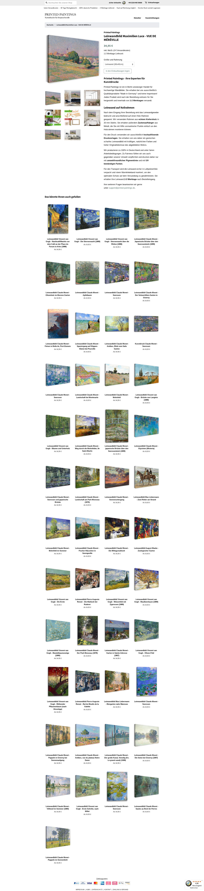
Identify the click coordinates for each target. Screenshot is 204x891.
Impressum (80, 889)
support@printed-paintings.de (122, 188)
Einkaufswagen (153, 2)
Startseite (50, 25)
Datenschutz (97, 889)
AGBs (88, 889)
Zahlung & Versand (120, 889)
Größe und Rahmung (113, 60)
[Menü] (202, 881)
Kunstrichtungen (152, 18)
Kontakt (107, 889)
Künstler (137, 18)
